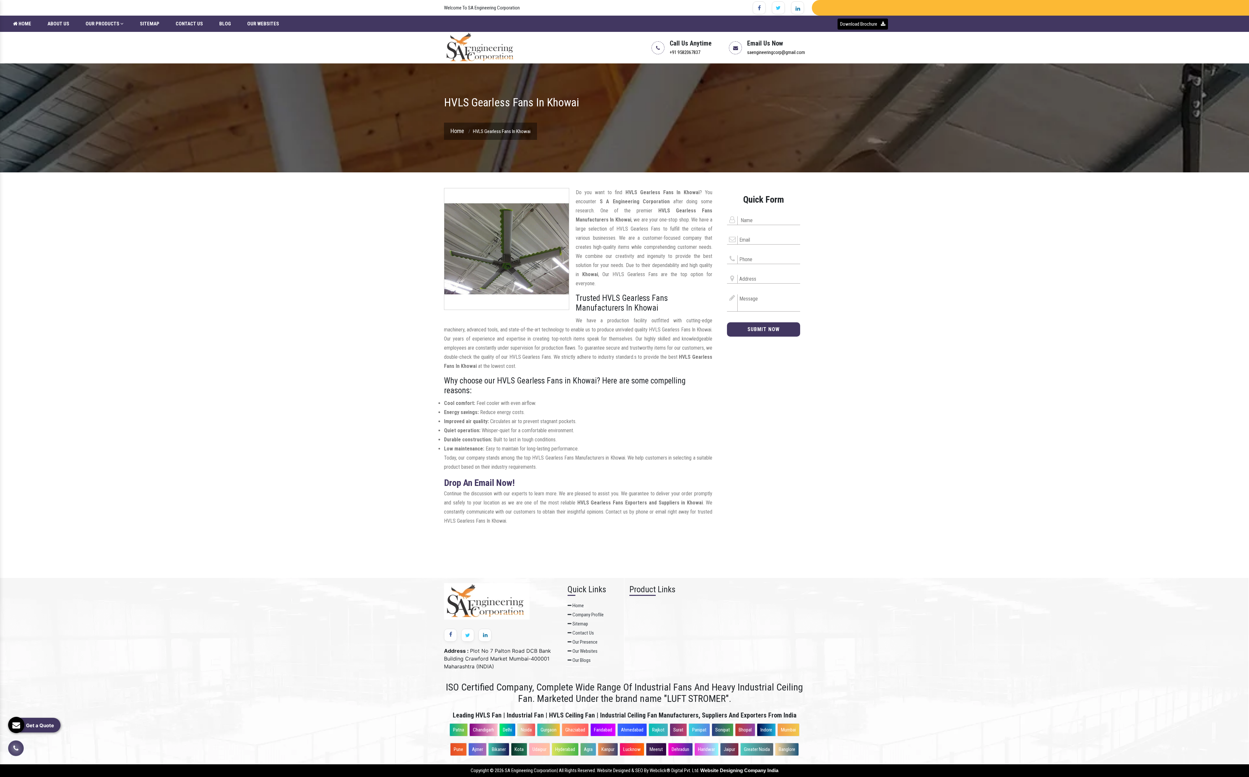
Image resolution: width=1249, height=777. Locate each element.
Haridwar (706, 749)
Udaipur (539, 749)
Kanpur (607, 749)
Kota (519, 749)
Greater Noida (757, 749)
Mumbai (788, 730)
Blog (225, 24)
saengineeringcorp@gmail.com (776, 52)
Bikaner (499, 749)
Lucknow (632, 749)
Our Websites (263, 24)
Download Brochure (859, 24)
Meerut (656, 749)
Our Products (103, 24)
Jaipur (729, 749)
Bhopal (745, 730)
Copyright (480, 770)
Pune (458, 749)
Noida (526, 730)
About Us (58, 24)
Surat (678, 730)
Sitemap (149, 24)
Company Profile (587, 615)
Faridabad (603, 730)
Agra (588, 749)
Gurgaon (549, 730)
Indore (766, 730)
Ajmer (477, 749)
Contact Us (189, 24)
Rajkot (658, 730)
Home (24, 24)
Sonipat (722, 730)
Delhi (507, 730)
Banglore (787, 749)
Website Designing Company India (739, 770)
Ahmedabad (632, 730)
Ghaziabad (575, 730)
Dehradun (680, 749)
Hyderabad (565, 749)
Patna (458, 730)
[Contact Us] (16, 748)
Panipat (699, 730)
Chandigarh (483, 730)
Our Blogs (581, 660)
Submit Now (763, 329)
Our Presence (584, 642)
